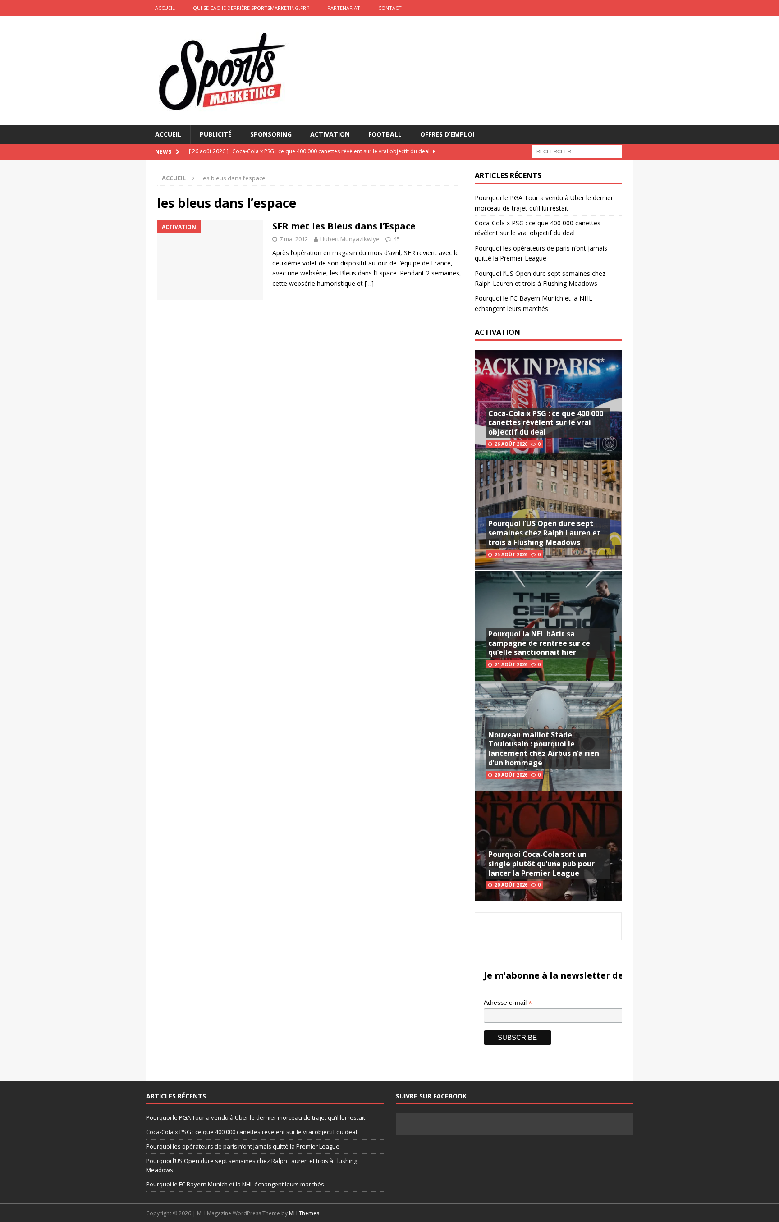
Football (385, 134)
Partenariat (343, 8)
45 (397, 239)
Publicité (216, 134)
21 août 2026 (511, 664)
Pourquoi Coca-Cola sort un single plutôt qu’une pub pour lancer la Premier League (541, 863)
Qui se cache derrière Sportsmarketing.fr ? (251, 8)
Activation (330, 134)
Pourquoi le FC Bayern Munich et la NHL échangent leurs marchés (235, 1184)
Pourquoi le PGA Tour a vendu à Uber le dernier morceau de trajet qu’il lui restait (255, 1117)
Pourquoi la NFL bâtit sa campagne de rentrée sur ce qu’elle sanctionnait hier (539, 643)
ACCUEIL (165, 8)
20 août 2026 (511, 775)
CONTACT (390, 8)
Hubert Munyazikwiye (350, 239)
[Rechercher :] (577, 151)
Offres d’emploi (447, 134)
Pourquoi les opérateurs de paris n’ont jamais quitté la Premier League (242, 1146)
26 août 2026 (511, 444)
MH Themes (304, 1213)
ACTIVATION (497, 332)
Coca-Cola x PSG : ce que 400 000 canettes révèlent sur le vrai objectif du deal (545, 422)
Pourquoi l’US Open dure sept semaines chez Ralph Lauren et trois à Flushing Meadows (544, 532)
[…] (369, 283)
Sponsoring (271, 134)
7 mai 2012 (294, 239)
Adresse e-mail (508, 1002)
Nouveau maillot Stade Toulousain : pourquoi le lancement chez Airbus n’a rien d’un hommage (543, 749)
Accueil (168, 134)
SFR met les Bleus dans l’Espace (344, 226)
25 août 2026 (511, 554)
